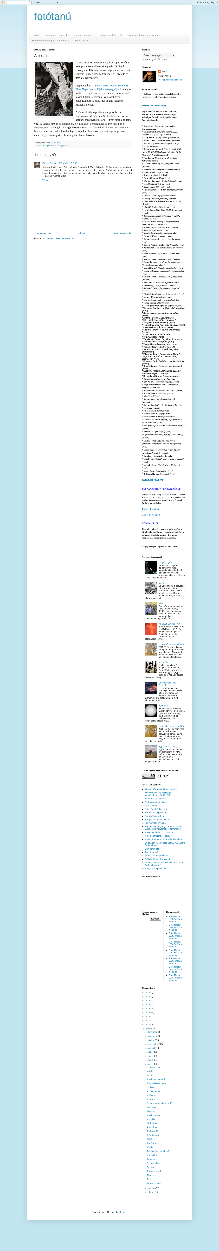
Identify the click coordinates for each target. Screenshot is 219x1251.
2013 (147, 1012)
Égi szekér (163, 705)
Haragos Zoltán (49, 146)
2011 (147, 1020)
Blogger (122, 1212)
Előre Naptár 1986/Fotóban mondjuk (175, 944)
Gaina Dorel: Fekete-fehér (157, 809)
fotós (164, 71)
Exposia (151, 1099)
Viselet (150, 1147)
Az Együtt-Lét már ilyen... (170, 624)
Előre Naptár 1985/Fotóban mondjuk (175, 935)
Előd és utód (153, 1135)
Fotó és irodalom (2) (111, 35)
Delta (149, 1179)
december (152, 1032)
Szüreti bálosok (154, 1067)
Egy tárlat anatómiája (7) (170, 746)
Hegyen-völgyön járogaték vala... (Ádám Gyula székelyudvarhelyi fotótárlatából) (163, 827)
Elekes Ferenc (49, 163)
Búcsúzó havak (154, 1171)
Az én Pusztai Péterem (155, 799)
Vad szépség (153, 1123)
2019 (147, 992)
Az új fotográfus (154, 1091)
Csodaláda (152, 1155)
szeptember (153, 1044)
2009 (147, 1028)
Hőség (150, 1139)
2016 (147, 1000)
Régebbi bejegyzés (122, 233)
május (150, 1060)
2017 (147, 997)
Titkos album (81, 40)
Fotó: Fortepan (151, 806)
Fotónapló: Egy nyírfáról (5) (171, 644)
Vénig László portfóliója (155, 868)
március (151, 1188)
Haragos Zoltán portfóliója (157, 819)
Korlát (150, 1071)
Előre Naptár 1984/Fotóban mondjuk (175, 927)
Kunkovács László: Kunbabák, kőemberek (164, 839)
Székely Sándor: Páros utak (157, 859)
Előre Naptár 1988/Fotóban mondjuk (175, 961)
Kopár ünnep (153, 1143)
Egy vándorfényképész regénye (144, 35)
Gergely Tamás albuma (155, 816)
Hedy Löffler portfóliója (155, 823)
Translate (164, 59)
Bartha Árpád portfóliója (156, 802)
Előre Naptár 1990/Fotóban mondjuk (175, 977)
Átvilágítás (163, 662)
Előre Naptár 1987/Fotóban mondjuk (175, 952)
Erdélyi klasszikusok (156, 1083)
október (151, 1040)
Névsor (150, 1175)
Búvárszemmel (154, 1115)
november (152, 1036)
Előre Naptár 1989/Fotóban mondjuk (175, 969)
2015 (147, 1005)
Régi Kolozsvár (152, 852)
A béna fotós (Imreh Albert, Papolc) (161, 789)
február (151, 1192)
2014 (147, 1008)
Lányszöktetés (153, 1183)
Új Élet (65, 146)
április (150, 1064)
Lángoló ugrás (165, 562)
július (150, 1052)
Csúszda (151, 1095)
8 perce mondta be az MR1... (160, 1103)
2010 (147, 1025)
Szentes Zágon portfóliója (156, 856)
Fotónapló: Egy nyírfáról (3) (171, 726)
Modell (150, 1075)
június (150, 1056)
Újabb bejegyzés (43, 233)
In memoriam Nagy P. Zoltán (158, 836)
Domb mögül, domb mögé (159, 1151)
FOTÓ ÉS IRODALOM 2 (153, 480)
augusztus (152, 1048)
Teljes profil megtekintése (170, 80)
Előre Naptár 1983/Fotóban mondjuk (175, 919)
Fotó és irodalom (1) (84, 35)
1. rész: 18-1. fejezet (150, 508)
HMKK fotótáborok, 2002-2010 (159, 832)
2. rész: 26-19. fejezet (151, 514)
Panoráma (152, 1127)
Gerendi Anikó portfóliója (156, 812)
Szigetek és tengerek (56, 35)
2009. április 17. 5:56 (67, 163)
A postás (151, 1119)
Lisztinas (151, 1111)
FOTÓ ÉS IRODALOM (152, 105)
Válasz (45, 180)
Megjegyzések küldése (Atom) (61, 238)
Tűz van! (151, 1167)
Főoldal (35, 35)
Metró (161, 583)
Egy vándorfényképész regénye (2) (51, 40)
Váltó (161, 603)
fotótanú (52, 16)
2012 (147, 1016)
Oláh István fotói (152, 849)
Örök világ (152, 1107)
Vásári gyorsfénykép (156, 1079)
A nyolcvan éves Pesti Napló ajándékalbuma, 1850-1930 (158, 794)
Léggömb (151, 1159)
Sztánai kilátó (153, 1163)
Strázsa (150, 1087)
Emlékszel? (152, 1131)
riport (59, 146)
